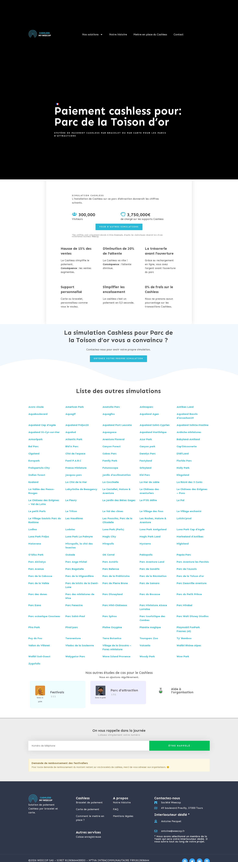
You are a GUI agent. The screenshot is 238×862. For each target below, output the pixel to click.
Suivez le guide (100, 697)
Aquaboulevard (37, 414)
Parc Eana (34, 605)
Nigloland (183, 543)
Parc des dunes (37, 594)
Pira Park (34, 627)
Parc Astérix (110, 561)
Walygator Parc (75, 656)
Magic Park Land (150, 536)
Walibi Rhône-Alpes (189, 645)
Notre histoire (118, 34)
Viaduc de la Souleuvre (79, 645)
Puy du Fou (35, 638)
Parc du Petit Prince (189, 594)
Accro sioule (36, 406)
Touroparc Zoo (149, 638)
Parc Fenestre (74, 605)
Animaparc (146, 406)
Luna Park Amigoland (153, 529)
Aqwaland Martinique (153, 432)
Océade (70, 554)
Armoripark (35, 439)
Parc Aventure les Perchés (193, 561)
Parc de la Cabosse (40, 576)
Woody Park (147, 656)
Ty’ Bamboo (184, 638)
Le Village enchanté (189, 511)
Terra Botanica (111, 638)
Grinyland (145, 467)
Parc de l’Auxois (187, 568)
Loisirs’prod (184, 518)
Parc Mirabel (184, 605)
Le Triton (71, 511)
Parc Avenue (36, 568)
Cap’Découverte (187, 446)
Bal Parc (33, 446)
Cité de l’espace (75, 453)
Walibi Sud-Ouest (39, 656)
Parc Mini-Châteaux (114, 605)
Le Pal (180, 500)
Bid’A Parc (71, 446)
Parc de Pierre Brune (115, 583)
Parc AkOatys (37, 561)
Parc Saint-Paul (75, 616)
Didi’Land (183, 453)
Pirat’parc (71, 627)
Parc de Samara (149, 583)
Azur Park (146, 439)
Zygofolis (34, 663)
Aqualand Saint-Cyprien (155, 425)
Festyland (146, 460)
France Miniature (75, 467)
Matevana (34, 543)
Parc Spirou (109, 616)
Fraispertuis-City (39, 467)
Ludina (32, 529)
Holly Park (183, 467)
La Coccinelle (110, 482)
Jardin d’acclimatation (116, 474)
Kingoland (183, 474)
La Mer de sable (149, 482)
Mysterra (145, 543)
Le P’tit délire (148, 500)
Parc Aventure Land (152, 561)
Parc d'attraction (124, 690)
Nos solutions (90, 34)
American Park (74, 406)
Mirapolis (108, 543)
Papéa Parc (184, 554)
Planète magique (150, 627)
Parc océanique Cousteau (44, 616)
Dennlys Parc (148, 453)
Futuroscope (110, 467)
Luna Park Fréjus (38, 536)
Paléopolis (146, 554)
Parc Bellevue (110, 568)
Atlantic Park (73, 439)
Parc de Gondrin (149, 568)
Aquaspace (109, 432)
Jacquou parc (73, 474)
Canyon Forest (111, 446)
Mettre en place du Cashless (150, 34)
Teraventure (73, 638)
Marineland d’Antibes (190, 536)
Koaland (33, 482)
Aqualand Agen (149, 414)
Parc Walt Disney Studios (193, 616)
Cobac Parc (109, 453)
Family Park (109, 460)
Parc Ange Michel (76, 561)
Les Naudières (74, 518)
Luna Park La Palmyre (79, 536)
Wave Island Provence (116, 656)
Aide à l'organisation (182, 690)
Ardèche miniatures (189, 432)
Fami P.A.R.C (73, 460)
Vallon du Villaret (39, 645)
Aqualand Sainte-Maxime (192, 425)
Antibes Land (185, 406)
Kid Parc (145, 474)
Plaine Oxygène (112, 627)
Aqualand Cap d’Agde (42, 425)
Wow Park (183, 656)
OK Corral (108, 554)
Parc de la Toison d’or (190, 576)
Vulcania (145, 645)
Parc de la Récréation (153, 576)
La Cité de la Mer (76, 482)
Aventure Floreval (113, 439)
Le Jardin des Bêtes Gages (118, 500)
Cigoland (33, 453)
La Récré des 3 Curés (189, 482)
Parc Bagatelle (74, 568)
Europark (34, 460)
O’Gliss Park (35, 554)
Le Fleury (71, 500)
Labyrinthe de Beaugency (81, 489)
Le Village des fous (151, 511)
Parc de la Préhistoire (116, 576)
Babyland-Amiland (188, 439)
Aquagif (70, 414)
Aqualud (70, 432)
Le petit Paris (37, 511)
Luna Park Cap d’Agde (190, 529)
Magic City (109, 536)
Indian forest (36, 474)
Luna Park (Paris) (113, 529)
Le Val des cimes (112, 511)
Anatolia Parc (111, 406)
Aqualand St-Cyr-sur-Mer (44, 432)
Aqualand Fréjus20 (77, 425)
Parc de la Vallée (38, 583)
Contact (178, 34)
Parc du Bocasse (150, 594)
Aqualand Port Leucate (117, 425)
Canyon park (147, 446)
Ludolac (70, 529)
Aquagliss (108, 414)
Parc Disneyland (112, 594)
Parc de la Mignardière (79, 576)
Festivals (57, 692)
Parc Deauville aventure (191, 583)
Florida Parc (184, 460)
